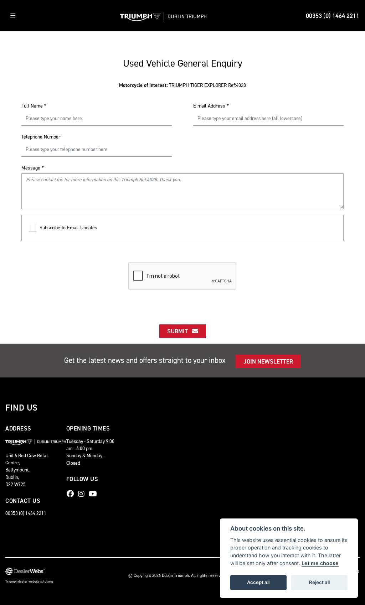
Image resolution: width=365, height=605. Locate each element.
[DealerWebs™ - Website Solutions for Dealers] (29, 572)
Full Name (33, 106)
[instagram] (83, 494)
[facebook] (72, 494)
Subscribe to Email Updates (68, 227)
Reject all (319, 582)
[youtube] (94, 494)
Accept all (258, 582)
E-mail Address (211, 106)
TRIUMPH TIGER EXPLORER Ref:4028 (182, 85)
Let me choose (320, 563)
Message (32, 168)
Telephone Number (41, 137)
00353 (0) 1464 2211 (332, 15)
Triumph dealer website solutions (29, 581)
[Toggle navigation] (13, 16)
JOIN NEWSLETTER (268, 361)
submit (179, 331)
